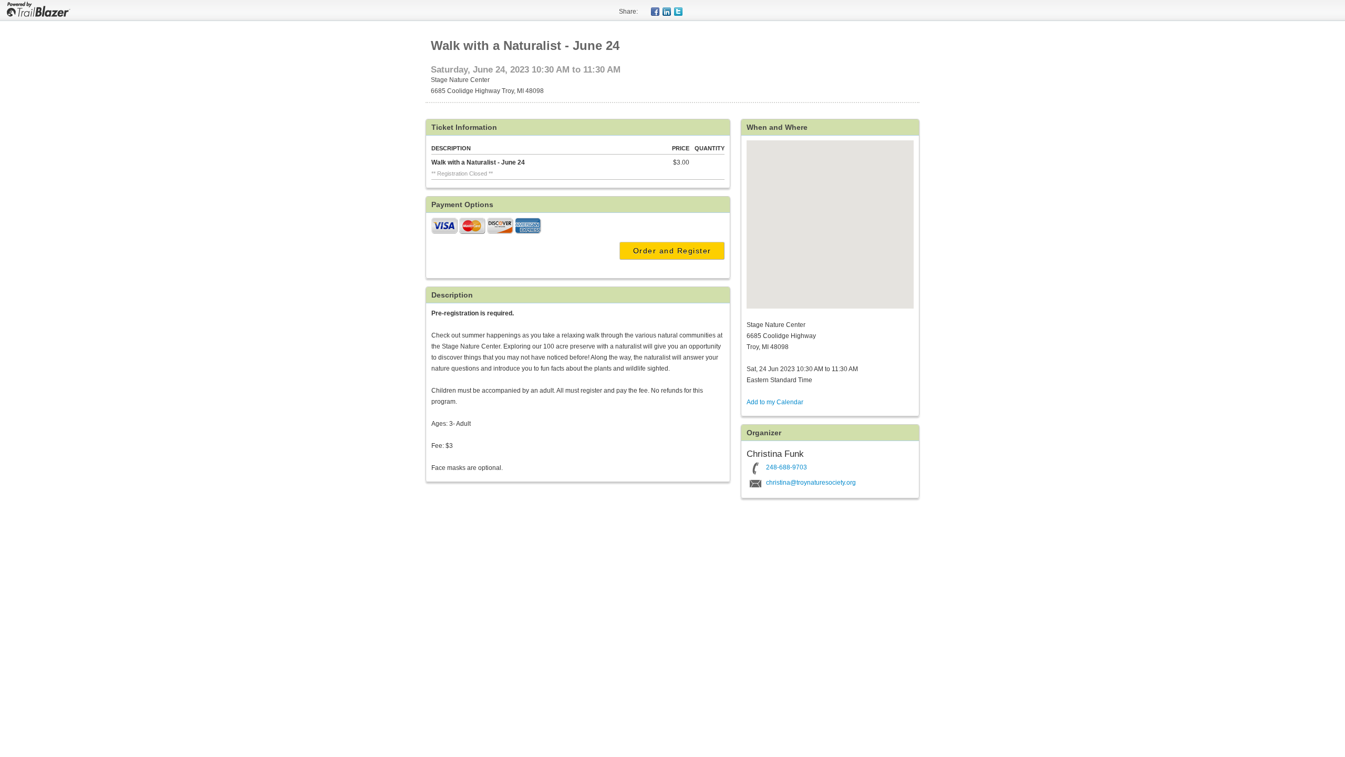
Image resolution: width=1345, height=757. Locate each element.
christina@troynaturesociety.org (811, 482)
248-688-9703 (786, 467)
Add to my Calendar (775, 402)
